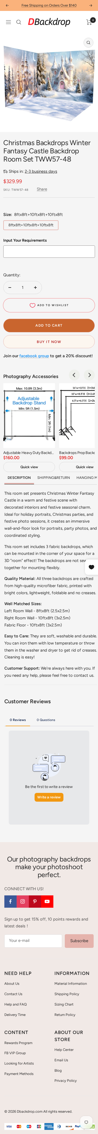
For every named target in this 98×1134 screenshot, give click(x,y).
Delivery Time (15, 1015)
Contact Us (13, 994)
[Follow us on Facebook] (10, 901)
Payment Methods (18, 1074)
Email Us (61, 1060)
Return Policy (64, 1015)
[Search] (18, 22)
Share (42, 189)
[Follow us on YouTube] (47, 901)
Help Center (64, 1050)
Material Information (70, 983)
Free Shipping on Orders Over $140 (49, 5)
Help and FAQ (15, 1004)
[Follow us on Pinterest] (35, 901)
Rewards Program (18, 1043)
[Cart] (89, 22)
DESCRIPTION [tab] (19, 478)
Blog (58, 1070)
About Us (11, 983)
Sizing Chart (64, 1004)
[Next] (89, 375)
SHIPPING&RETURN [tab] (53, 478)
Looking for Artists (19, 1063)
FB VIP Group (15, 1053)
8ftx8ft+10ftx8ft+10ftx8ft (30, 225)
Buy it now (49, 342)
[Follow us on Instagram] (23, 901)
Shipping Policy (66, 994)
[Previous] (74, 375)
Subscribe (79, 940)
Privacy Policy (65, 1081)
